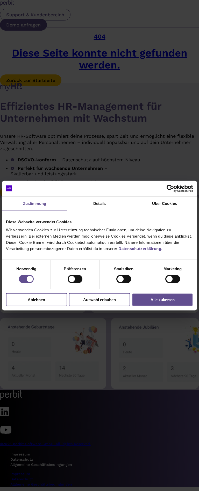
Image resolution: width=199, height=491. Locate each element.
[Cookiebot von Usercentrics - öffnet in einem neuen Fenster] (170, 188)
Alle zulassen (163, 300)
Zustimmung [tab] (34, 203)
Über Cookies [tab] (164, 203)
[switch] (75, 279)
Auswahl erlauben (99, 300)
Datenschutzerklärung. (140, 248)
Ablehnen (36, 300)
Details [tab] (99, 203)
